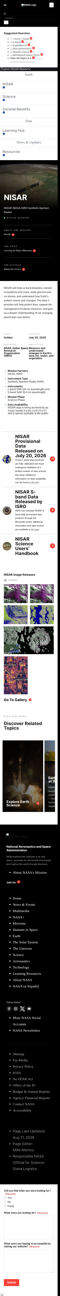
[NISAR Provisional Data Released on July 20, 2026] (52, 459)
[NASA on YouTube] (29, 1008)
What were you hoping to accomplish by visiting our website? (27, 1245)
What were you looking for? (26, 1213)
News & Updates (29, 142)
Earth (29, 74)
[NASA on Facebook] (9, 1008)
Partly (11, 1206)
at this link (34, 482)
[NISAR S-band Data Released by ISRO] (52, 510)
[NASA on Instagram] (15, 1008)
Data (28, 121)
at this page (34, 529)
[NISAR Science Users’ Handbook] (52, 546)
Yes (10, 1198)
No (9, 1202)
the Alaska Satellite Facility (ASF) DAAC (28, 409)
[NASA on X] (22, 1008)
